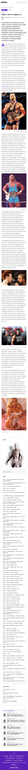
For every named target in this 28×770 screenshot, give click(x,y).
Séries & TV (7, 7)
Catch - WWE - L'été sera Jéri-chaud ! (12, 598)
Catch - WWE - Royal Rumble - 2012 (11, 630)
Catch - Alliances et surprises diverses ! (12, 499)
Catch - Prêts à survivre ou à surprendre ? (12, 657)
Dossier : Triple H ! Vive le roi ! (10, 586)
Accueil (3, 7)
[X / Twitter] (14, 753)
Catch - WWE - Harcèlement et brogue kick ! (13, 584)
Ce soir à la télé (16, 762)
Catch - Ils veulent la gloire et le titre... (12, 540)
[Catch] (14, 455)
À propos (5, 756)
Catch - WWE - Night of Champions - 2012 (12, 580)
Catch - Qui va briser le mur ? (9, 634)
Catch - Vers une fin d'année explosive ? (12, 651)
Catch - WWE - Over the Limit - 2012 (11, 602)
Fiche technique (7, 471)
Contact (12, 756)
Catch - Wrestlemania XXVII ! (9, 507)
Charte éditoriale (10, 758)
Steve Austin (5, 86)
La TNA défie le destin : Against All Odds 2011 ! (14, 495)
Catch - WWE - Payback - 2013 (10, 565)
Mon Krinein (19, 758)
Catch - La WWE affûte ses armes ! (11, 497)
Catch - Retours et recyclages (10, 701)
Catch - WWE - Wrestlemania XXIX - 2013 (12, 570)
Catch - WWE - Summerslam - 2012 (11, 588)
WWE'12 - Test (6, 653)
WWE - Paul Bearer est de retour (10, 692)
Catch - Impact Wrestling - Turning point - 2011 (14, 655)
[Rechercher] (17, 2)
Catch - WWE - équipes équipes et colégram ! (13, 574)
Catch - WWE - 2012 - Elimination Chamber (13, 623)
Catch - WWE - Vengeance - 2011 (10, 663)
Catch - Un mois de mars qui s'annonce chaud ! (14, 621)
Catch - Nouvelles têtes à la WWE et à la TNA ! (13, 605)
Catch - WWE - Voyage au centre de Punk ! (13, 578)
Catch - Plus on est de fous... (9, 488)
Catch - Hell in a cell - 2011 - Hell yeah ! (12, 672)
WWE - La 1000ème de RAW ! (10, 590)
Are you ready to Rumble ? (9, 490)
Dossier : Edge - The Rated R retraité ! (11, 509)
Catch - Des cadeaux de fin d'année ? (11, 649)
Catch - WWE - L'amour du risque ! (11, 572)
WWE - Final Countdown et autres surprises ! (13, 505)
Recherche (14, 764)
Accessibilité (8, 760)
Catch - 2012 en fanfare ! (8, 638)
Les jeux (23, 762)
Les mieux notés (6, 762)
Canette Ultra (8, 17)
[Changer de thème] (20, 2)
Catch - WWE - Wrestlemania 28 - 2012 (12, 610)
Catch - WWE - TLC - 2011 (9, 689)
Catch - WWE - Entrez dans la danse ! (11, 576)
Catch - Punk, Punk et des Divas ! (10, 549)
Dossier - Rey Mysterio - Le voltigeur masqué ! (14, 594)
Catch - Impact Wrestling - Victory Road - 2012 (13, 615)
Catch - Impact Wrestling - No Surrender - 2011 (14, 680)
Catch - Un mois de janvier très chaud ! (12, 486)
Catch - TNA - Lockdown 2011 (10, 511)
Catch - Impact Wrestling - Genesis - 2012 (12, 636)
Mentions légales (19, 756)
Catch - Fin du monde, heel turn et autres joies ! (14, 632)
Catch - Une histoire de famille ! (10, 592)
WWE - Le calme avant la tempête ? (11, 582)
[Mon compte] (23, 2)
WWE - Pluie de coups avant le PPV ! (11, 596)
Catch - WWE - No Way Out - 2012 (11, 600)
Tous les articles (18, 760)
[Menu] (26, 2)
